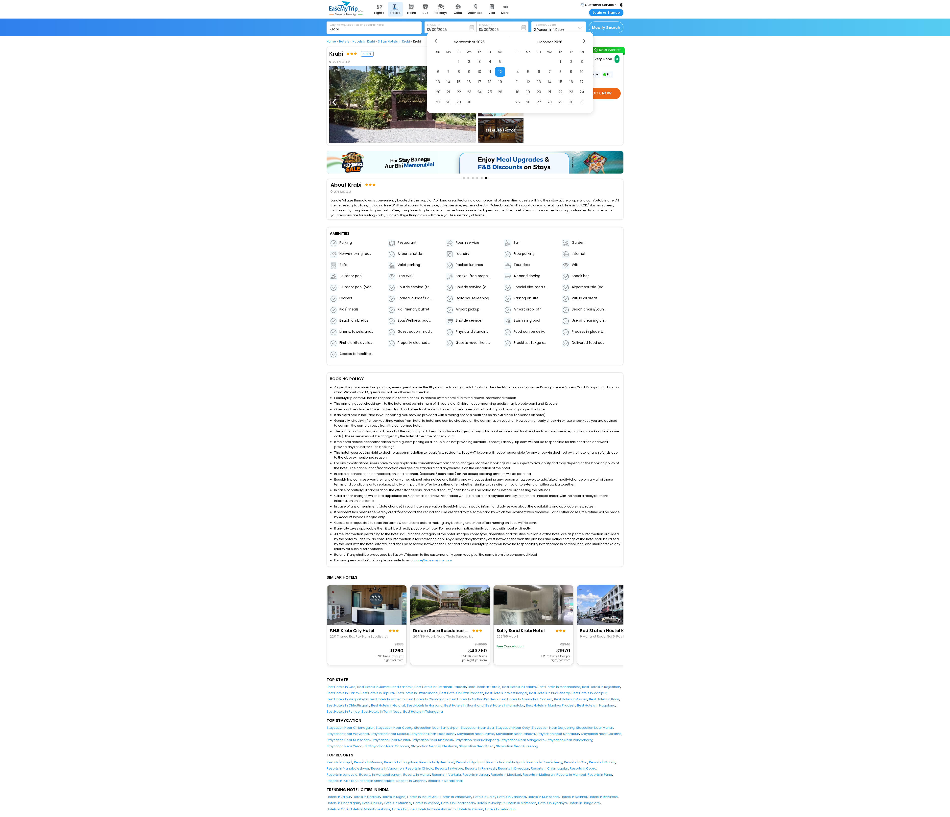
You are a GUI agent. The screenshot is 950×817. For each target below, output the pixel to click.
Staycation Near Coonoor (388, 746)
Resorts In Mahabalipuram (380, 774)
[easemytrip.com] (346, 14)
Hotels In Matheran (521, 803)
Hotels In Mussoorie (543, 797)
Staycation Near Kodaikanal (432, 733)
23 (469, 91)
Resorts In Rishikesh (480, 768)
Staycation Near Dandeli (515, 733)
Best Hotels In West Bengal (506, 693)
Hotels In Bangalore (584, 803)
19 (500, 81)
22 (459, 91)
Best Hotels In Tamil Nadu (381, 711)
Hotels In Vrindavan (455, 797)
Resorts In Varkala (446, 774)
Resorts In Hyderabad (436, 762)
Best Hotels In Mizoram (387, 699)
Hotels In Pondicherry (458, 803)
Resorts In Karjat (339, 762)
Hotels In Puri (372, 803)
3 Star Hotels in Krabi (394, 41)
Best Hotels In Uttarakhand (417, 693)
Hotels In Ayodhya (552, 803)
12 (500, 71)
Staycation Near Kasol (476, 746)
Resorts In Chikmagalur (549, 768)
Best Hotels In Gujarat (388, 705)
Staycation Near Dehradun (558, 733)
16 (469, 81)
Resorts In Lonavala (342, 774)
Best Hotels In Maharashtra (559, 687)
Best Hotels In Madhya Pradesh (550, 705)
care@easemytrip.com (433, 560)
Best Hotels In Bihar (604, 699)
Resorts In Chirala (419, 768)
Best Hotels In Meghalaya (347, 699)
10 (479, 71)
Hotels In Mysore (426, 803)
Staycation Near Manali (594, 727)
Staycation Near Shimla (475, 733)
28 (448, 102)
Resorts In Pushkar (341, 780)
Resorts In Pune (600, 774)
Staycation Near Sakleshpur (436, 727)
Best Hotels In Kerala (484, 687)
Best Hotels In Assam (570, 699)
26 (500, 91)
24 (479, 91)
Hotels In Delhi (484, 797)
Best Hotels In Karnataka (504, 705)
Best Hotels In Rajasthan (601, 687)
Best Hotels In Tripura (377, 693)
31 (582, 102)
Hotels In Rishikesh (603, 797)
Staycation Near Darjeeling (552, 727)
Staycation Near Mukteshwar (434, 746)
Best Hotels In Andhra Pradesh (474, 699)
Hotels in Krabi (364, 41)
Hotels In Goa (337, 809)
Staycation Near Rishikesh (432, 740)
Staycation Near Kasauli (390, 733)
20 (438, 91)
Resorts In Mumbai (571, 774)
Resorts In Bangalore (401, 762)
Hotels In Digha (393, 797)
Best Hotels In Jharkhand (464, 705)
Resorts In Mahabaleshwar (348, 768)
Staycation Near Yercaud (347, 746)
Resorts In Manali (416, 774)
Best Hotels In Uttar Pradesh (461, 693)
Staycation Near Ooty (513, 727)
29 (459, 102)
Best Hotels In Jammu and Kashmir (385, 687)
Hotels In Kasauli (470, 809)
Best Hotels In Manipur (589, 693)
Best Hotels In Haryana (425, 705)
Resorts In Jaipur (476, 774)
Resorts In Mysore (449, 768)
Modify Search (606, 27)
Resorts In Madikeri (506, 774)
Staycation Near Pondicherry (569, 740)
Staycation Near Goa (477, 727)
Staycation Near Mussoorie (348, 740)
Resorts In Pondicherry (544, 762)
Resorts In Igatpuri (470, 762)
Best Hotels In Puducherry (549, 693)
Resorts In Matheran (539, 774)
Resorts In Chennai (411, 780)
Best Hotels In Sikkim (343, 693)
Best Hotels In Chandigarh (427, 699)
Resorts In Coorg (583, 768)
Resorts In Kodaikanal (445, 780)
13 (438, 81)
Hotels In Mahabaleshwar (370, 809)
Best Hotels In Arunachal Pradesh (525, 699)
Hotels (344, 41)
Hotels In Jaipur (339, 797)
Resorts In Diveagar (513, 768)
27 (438, 102)
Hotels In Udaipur (366, 797)
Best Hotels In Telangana (423, 711)
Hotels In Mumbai (397, 803)
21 (448, 91)
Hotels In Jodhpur (491, 803)
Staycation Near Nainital (391, 740)
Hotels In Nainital (574, 797)
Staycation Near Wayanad (348, 733)
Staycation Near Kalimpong (477, 740)
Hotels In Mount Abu (423, 797)
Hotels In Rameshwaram (436, 809)
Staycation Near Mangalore (522, 740)
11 (490, 71)
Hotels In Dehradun (500, 809)
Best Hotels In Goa (341, 687)
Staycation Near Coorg (394, 727)
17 (479, 81)
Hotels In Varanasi (511, 797)
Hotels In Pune (403, 809)
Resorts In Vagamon (387, 768)
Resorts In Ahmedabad (376, 780)
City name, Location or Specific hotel (357, 24)
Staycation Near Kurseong (517, 746)
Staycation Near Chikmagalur (350, 727)
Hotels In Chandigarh (343, 803)
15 (459, 81)
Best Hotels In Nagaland (596, 705)
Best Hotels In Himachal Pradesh (440, 687)
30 (469, 102)
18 (490, 81)
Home (331, 41)
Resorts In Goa (575, 762)
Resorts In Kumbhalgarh (505, 762)
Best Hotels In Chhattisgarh (348, 705)
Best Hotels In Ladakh (519, 687)
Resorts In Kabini (602, 762)
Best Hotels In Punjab (343, 711)
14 (448, 81)
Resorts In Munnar (368, 762)
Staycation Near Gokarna (601, 733)
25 (490, 91)
